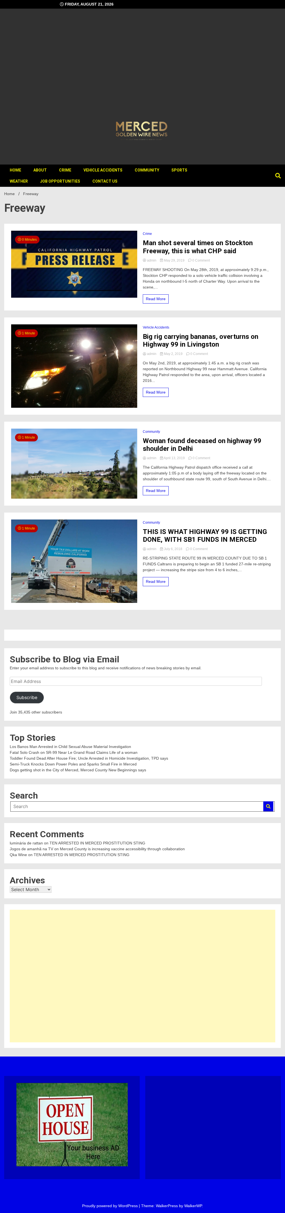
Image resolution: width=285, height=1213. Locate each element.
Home (15, 170)
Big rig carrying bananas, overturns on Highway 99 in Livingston (200, 341)
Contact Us (104, 181)
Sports (179, 170)
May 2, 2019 (173, 354)
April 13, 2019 (174, 458)
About (40, 170)
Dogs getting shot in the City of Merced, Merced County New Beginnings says (78, 770)
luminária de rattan (26, 843)
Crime (65, 170)
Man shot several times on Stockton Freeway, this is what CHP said (198, 247)
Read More (156, 299)
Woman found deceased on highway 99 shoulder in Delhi (202, 445)
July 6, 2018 (173, 549)
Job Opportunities (60, 181)
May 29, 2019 (174, 260)
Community (147, 170)
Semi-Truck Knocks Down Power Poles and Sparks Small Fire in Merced (73, 764)
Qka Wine (18, 854)
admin (151, 260)
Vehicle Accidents (102, 170)
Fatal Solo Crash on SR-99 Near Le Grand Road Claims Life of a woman (73, 752)
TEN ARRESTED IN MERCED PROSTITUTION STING (97, 843)
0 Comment (201, 260)
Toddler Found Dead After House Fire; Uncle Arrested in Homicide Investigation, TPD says (89, 758)
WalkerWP (193, 1206)
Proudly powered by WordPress (110, 1206)
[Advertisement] (142, 66)
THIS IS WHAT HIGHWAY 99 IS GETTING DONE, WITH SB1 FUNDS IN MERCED (205, 536)
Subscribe (26, 697)
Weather (19, 181)
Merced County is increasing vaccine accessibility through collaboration (122, 849)
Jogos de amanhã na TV (31, 849)
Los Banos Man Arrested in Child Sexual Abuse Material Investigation (70, 746)
